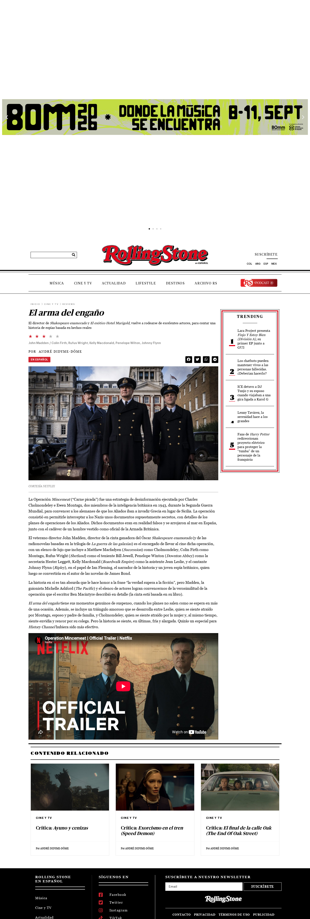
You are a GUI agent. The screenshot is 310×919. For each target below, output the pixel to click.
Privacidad (205, 914)
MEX (274, 264)
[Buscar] (73, 255)
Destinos (175, 283)
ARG (257, 264)
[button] (6, 117)
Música (57, 283)
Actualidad (114, 283)
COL (249, 264)
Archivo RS (206, 283)
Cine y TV (83, 283)
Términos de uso (234, 914)
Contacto (182, 914)
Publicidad (264, 914)
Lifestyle (146, 283)
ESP (266, 264)
